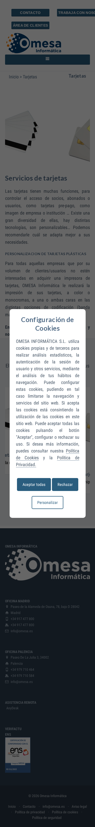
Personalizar (47, 502)
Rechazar (65, 484)
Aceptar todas (34, 484)
